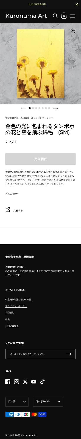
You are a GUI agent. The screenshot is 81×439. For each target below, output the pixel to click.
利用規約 (9, 312)
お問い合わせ (11, 325)
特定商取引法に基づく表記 (18, 299)
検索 (7, 319)
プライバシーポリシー (16, 306)
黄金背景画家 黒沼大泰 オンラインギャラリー (29, 117)
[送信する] (68, 354)
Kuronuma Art (26, 15)
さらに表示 (11, 193)
